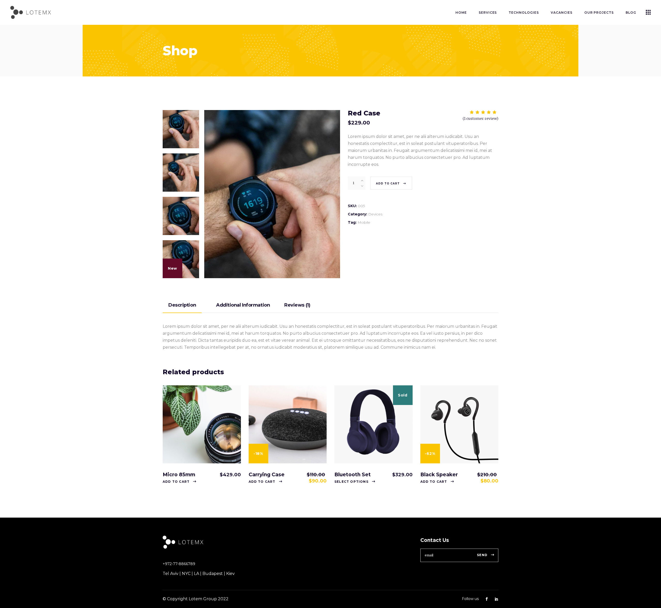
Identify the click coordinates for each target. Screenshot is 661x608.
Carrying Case (267, 475)
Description (182, 305)
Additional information (243, 305)
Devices (375, 214)
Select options (351, 482)
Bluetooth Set (352, 475)
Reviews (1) (297, 305)
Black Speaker (439, 475)
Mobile (364, 222)
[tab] (189, 305)
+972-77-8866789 (179, 564)
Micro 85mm (179, 475)
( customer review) (480, 118)
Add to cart (388, 183)
